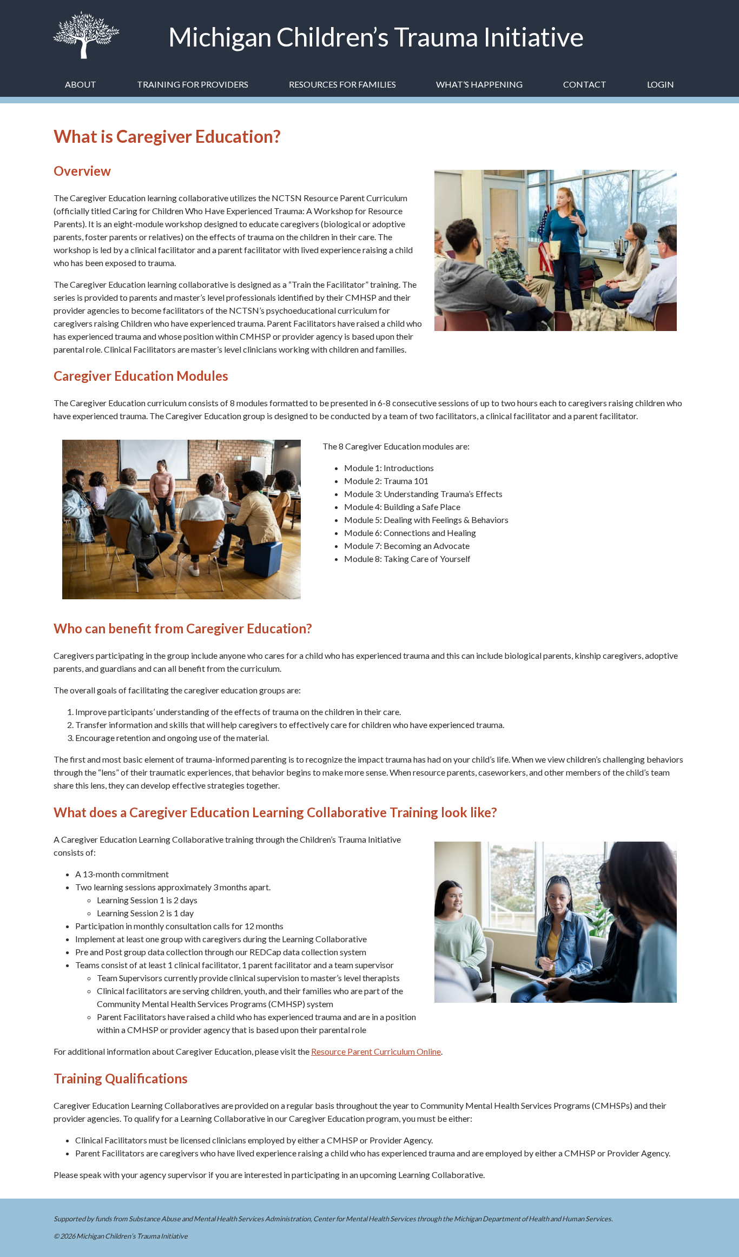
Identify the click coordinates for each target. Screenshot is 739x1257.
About (80, 84)
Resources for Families (342, 84)
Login (660, 84)
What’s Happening (479, 84)
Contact (584, 84)
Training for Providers (192, 84)
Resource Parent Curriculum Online (376, 1051)
